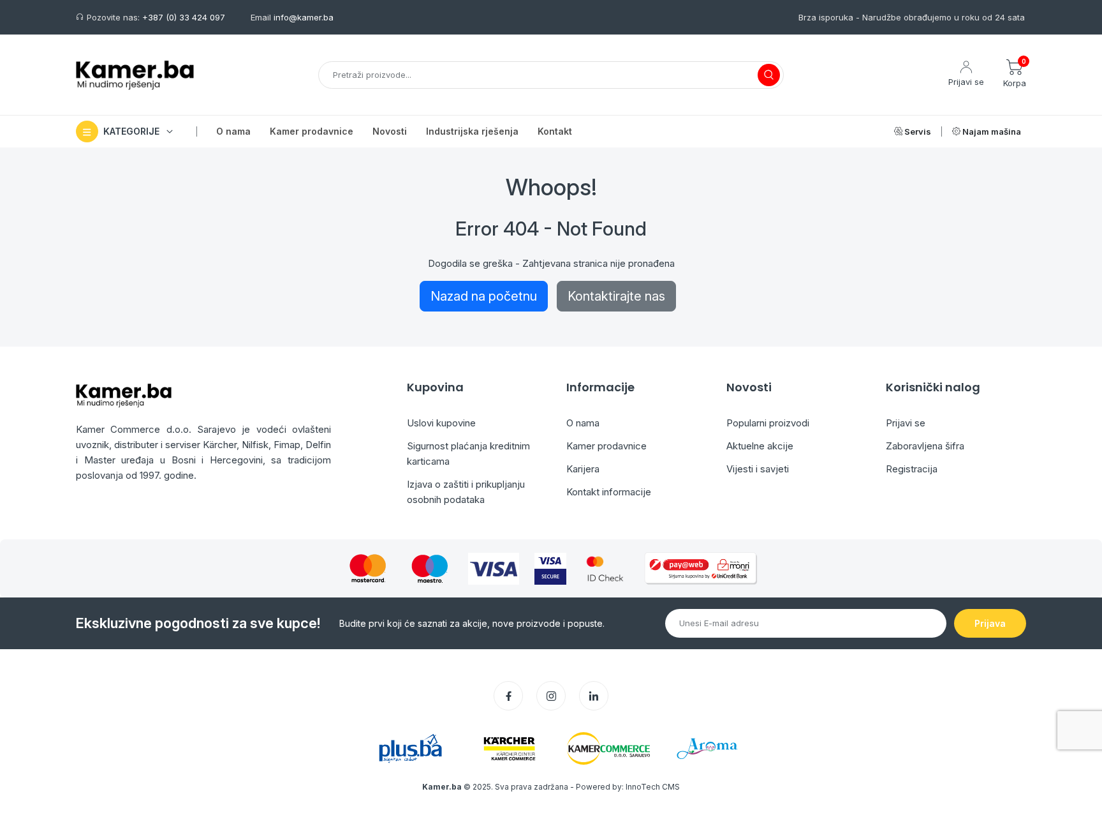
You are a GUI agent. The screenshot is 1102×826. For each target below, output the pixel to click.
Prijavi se (905, 423)
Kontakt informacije (608, 492)
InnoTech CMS (653, 787)
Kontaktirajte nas (616, 296)
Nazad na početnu (483, 296)
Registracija (911, 469)
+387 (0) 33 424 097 (183, 17)
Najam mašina (990, 131)
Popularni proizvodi (767, 423)
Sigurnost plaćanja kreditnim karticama (468, 453)
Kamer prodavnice (606, 446)
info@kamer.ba (304, 17)
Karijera (582, 469)
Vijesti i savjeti (757, 469)
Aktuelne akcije (759, 446)
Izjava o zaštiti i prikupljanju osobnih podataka (466, 492)
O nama (582, 423)
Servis (916, 131)
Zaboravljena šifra (925, 446)
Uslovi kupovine (441, 423)
